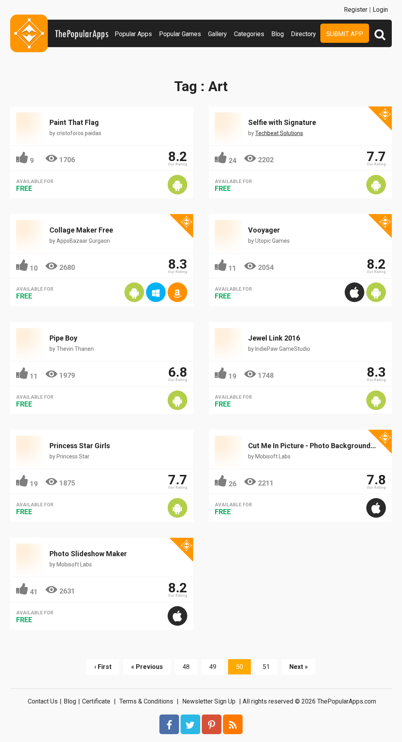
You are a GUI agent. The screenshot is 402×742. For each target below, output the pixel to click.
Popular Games (180, 34)
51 (266, 667)
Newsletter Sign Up (209, 701)
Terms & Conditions (146, 701)
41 (34, 592)
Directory (303, 34)
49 (212, 667)
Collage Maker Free (81, 230)
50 (239, 667)
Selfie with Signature (282, 122)
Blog (277, 34)
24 (232, 160)
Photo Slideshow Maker (88, 554)
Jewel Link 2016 (274, 338)
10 (34, 268)
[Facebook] (169, 724)
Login (380, 9)
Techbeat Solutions (279, 133)
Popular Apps (133, 34)
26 (232, 484)
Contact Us (43, 701)
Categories (249, 34)
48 (186, 667)
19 (232, 376)
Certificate (96, 701)
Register (355, 9)
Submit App (344, 34)
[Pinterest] (211, 724)
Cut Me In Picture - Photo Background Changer (324, 446)
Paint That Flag (74, 122)
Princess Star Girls (79, 446)
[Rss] (233, 724)
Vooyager (264, 230)
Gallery (217, 34)
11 (232, 268)
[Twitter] (190, 724)
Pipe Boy (63, 338)
